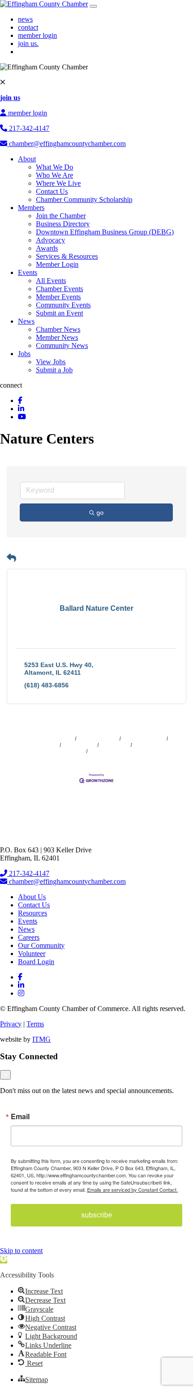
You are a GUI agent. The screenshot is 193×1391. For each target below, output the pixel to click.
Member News (57, 337)
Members (31, 207)
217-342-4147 (28, 128)
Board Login (36, 961)
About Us (32, 897)
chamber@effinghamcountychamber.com (66, 143)
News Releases (98, 739)
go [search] (100, 512)
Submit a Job (54, 370)
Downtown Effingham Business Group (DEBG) (105, 232)
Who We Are (54, 175)
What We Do (54, 167)
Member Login (57, 264)
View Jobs (51, 362)
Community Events (63, 305)
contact (28, 27)
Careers (28, 937)
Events (27, 272)
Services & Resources (67, 256)
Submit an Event (59, 313)
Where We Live (58, 183)
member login (37, 35)
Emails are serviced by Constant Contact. (132, 1189)
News (26, 321)
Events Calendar (144, 739)
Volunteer (31, 953)
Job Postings (79, 745)
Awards (47, 248)
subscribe (96, 1215)
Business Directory (63, 224)
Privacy (11, 1024)
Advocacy (50, 240)
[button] (11, 558)
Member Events (58, 297)
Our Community (41, 945)
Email (20, 1116)
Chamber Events (59, 289)
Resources (32, 913)
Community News (62, 345)
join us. (28, 43)
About (27, 159)
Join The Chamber (112, 751)
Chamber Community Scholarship (84, 199)
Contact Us (52, 191)
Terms (35, 1024)
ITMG (41, 1039)
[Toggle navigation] (93, 6)
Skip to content (21, 1250)
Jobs (24, 353)
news (25, 19)
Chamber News (58, 329)
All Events (51, 280)
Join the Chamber (61, 216)
